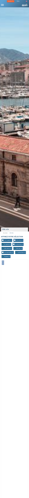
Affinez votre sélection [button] (12, 237)
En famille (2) (7, 244)
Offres (18, 1)
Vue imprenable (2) (8, 252)
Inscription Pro (10, 1)
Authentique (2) (21, 252)
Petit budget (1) (8, 240)
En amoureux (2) (19, 244)
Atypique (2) (7, 256)
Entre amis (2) (19, 240)
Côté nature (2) (8, 248)
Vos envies (5, 233)
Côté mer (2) (19, 248)
